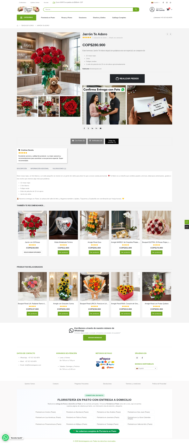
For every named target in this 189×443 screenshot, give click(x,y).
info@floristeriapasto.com (33, 365)
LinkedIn (92, 128)
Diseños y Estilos (99, 17)
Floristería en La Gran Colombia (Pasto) (139, 418)
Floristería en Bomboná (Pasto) (77, 412)
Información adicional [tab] (40, 168)
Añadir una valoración (116, 38)
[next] (170, 34)
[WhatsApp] (170, 2)
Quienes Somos (30, 384)
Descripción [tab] (22, 168)
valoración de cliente (99, 38)
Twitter (88, 128)
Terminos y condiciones (133, 384)
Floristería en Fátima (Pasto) (76, 417)
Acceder (46, 2)
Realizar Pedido (129, 78)
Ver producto (63, 252)
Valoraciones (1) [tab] (59, 168)
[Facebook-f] (142, 358)
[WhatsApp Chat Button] (5, 437)
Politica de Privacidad (159, 384)
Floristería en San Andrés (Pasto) (109, 412)
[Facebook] (163, 2)
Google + (96, 128)
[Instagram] (166, 2)
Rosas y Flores (66, 17)
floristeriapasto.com (96, 69)
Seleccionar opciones (32, 252)
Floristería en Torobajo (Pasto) (107, 424)
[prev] (167, 34)
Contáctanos (22, 2)
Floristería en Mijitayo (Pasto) (76, 424)
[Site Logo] (28, 9)
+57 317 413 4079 (34, 357)
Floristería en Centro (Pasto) (46, 412)
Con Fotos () (79, 140)
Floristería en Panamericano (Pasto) (48, 424)
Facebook (84, 128)
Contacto (56, 384)
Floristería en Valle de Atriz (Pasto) (140, 424)
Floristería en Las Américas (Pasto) (48, 417)
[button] (146, 368)
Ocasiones (83, 17)
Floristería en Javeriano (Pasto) (108, 417)
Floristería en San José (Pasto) (139, 412)
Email (100, 128)
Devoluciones (107, 384)
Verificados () (96, 140)
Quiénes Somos (35, 2)
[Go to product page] (32, 225)
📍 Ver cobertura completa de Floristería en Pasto (94, 431)
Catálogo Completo (119, 17)
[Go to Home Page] (17, 25)
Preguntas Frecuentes (82, 384)
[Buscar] (136, 9)
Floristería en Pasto (48, 17)
